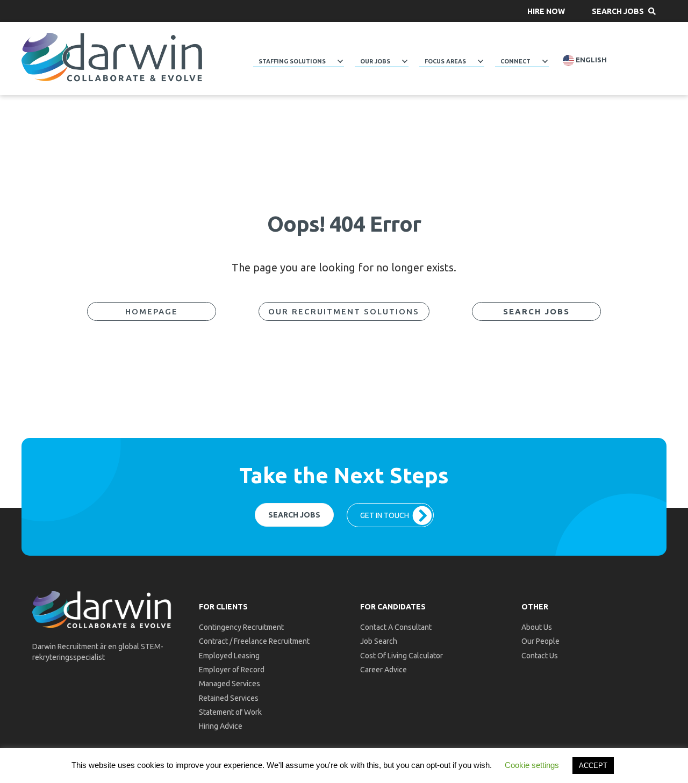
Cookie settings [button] (532, 765)
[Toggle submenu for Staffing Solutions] (340, 61)
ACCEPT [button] (593, 766)
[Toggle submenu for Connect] (545, 61)
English (590, 60)
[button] (546, 11)
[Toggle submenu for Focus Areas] (480, 61)
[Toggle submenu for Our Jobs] (404, 61)
